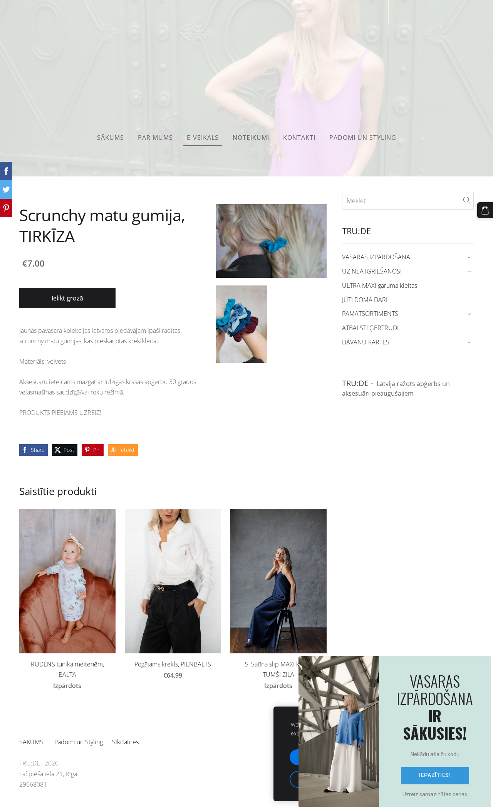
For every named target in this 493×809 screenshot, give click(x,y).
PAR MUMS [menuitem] (155, 137)
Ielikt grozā (67, 298)
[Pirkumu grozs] (485, 210)
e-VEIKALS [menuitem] (203, 137)
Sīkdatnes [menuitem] (125, 742)
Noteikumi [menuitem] (251, 137)
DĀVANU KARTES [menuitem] (365, 342)
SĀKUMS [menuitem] (110, 137)
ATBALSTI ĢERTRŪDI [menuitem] (370, 328)
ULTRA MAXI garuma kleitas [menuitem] (379, 285)
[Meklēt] (467, 200)
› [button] (470, 257)
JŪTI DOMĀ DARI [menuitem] (364, 299)
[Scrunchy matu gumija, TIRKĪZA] (242, 324)
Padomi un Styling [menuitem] (362, 137)
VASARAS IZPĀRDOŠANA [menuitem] (376, 257)
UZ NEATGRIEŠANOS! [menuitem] (372, 271)
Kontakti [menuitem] (299, 137)
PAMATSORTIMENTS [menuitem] (370, 313)
